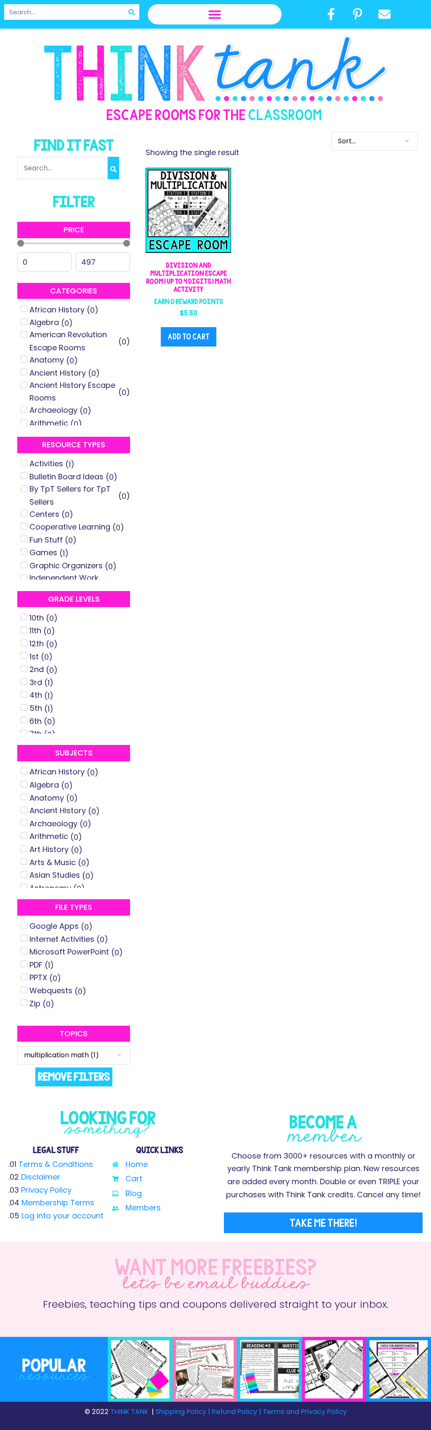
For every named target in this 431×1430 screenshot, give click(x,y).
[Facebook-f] (331, 14)
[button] (215, 14)
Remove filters (74, 1076)
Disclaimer (40, 1177)
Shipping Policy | (183, 1412)
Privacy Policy (46, 1190)
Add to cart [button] (189, 336)
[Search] (131, 12)
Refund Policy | (236, 1412)
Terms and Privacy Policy (304, 1412)
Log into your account (62, 1215)
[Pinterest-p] (357, 14)
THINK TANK (129, 1412)
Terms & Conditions (56, 1164)
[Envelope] (384, 14)
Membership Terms (57, 1202)
